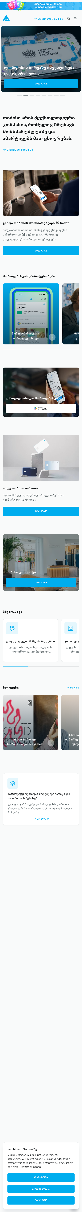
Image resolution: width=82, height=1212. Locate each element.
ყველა (73, 687)
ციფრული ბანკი (48, 19)
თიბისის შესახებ (18, 150)
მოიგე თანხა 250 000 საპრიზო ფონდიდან (48, 6)
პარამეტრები (41, 1188)
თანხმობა (41, 1177)
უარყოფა (41, 1200)
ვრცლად (41, 83)
